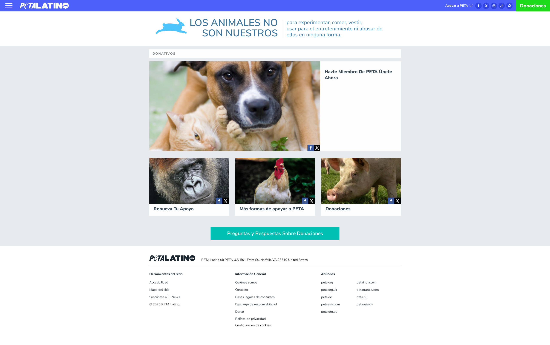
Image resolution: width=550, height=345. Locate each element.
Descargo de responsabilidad (256, 304)
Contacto (241, 290)
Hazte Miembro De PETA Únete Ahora (358, 75)
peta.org (327, 282)
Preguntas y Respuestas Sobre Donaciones (275, 233)
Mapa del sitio (159, 290)
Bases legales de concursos (255, 297)
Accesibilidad (158, 282)
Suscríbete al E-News (164, 297)
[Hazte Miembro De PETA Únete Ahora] (310, 148)
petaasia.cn (365, 304)
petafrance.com (368, 290)
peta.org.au (329, 311)
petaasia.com (330, 304)
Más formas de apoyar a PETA (272, 209)
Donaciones (533, 6)
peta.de (326, 297)
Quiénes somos (246, 282)
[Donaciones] (391, 201)
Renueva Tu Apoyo (174, 209)
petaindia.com (367, 282)
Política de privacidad (250, 319)
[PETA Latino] (44, 5)
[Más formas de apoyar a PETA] (305, 201)
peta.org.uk (329, 290)
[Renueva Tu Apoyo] (219, 201)
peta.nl (362, 297)
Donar (239, 311)
